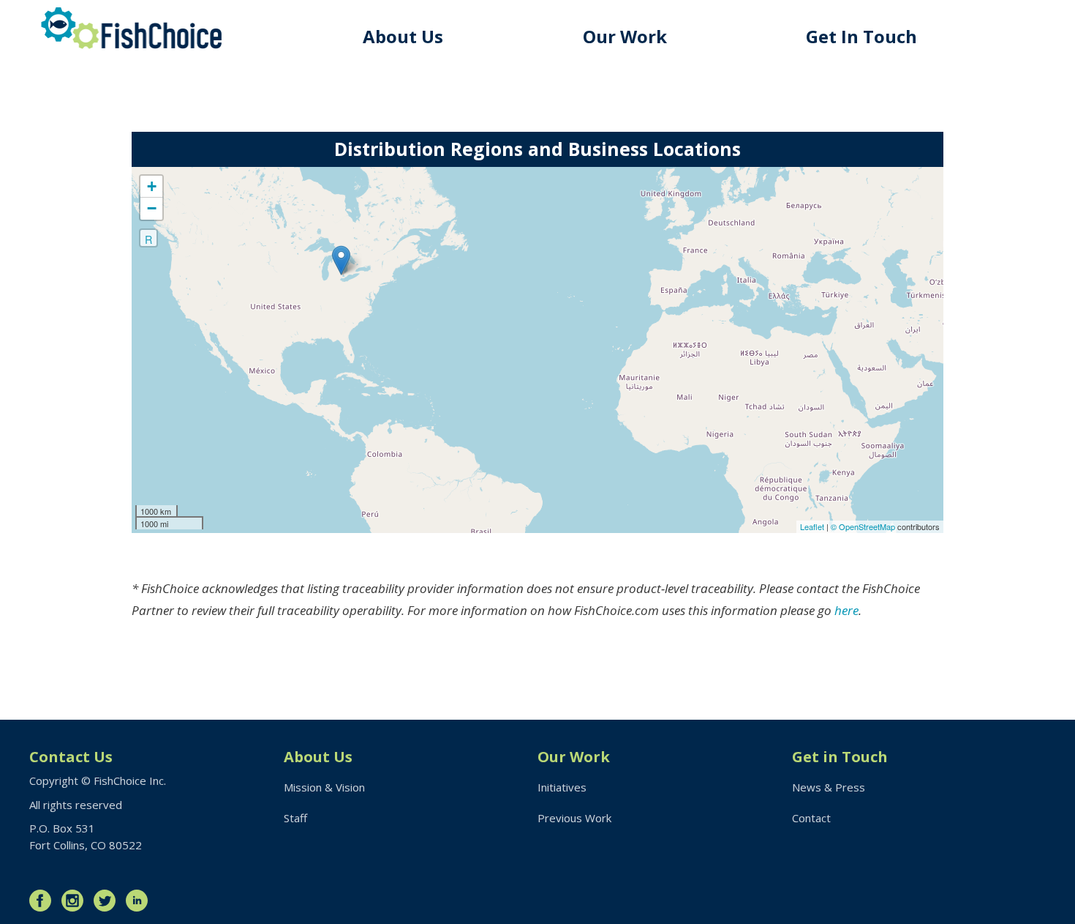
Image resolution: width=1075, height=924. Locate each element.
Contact (811, 818)
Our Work (625, 36)
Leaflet (812, 526)
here (846, 610)
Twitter (108, 901)
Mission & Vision (324, 787)
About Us (403, 36)
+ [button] (151, 186)
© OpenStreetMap (864, 526)
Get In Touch (861, 36)
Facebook (44, 901)
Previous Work (574, 818)
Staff (295, 818)
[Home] (131, 28)
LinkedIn (140, 901)
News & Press (828, 787)
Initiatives (562, 787)
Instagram (76, 901)
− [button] (151, 208)
